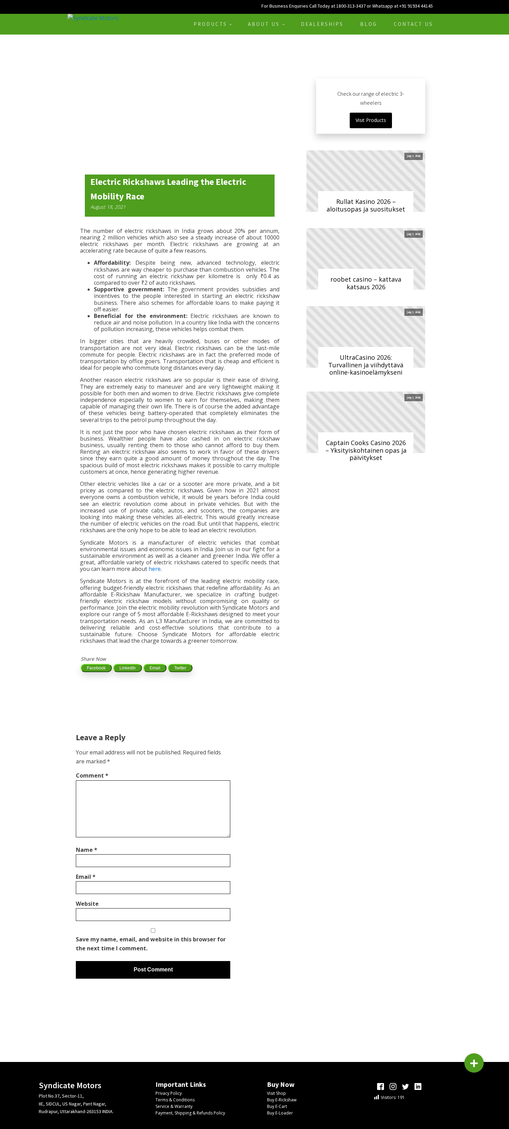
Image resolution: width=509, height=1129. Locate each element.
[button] (474, 1063)
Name (86, 850)
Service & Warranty (174, 1106)
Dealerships (322, 24)
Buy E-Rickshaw (281, 1100)
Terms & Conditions (175, 1100)
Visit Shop (276, 1093)
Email (155, 668)
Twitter (180, 668)
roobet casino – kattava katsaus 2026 (365, 283)
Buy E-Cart (277, 1106)
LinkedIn (127, 668)
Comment (92, 775)
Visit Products (371, 120)
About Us (264, 24)
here (155, 569)
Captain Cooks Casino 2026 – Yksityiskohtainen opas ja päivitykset (366, 450)
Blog (368, 24)
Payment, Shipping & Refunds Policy (190, 1113)
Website (87, 903)
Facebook (96, 668)
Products (210, 24)
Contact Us (413, 24)
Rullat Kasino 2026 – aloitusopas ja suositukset (366, 205)
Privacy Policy (168, 1093)
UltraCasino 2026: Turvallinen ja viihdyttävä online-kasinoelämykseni (365, 364)
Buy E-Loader (280, 1113)
